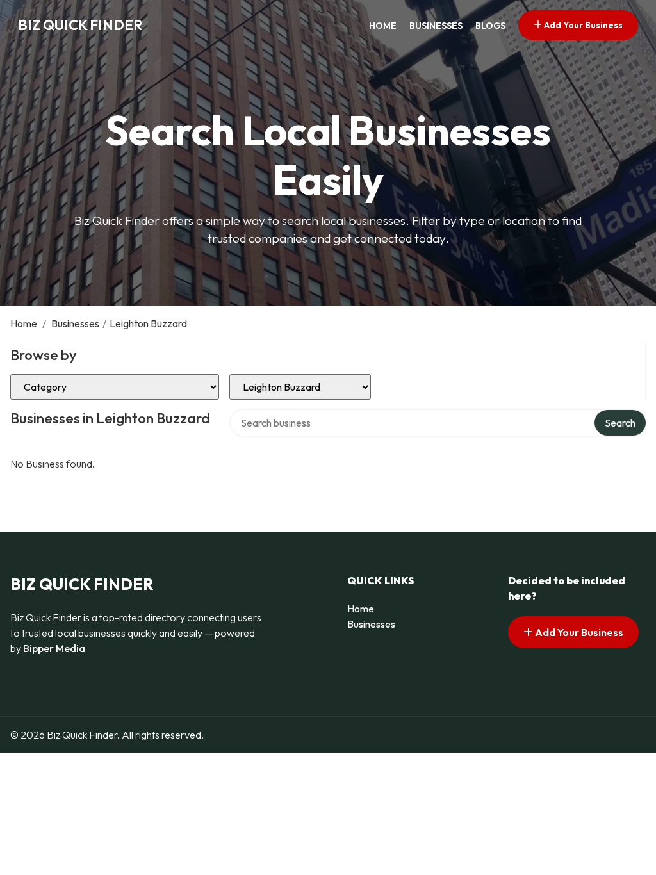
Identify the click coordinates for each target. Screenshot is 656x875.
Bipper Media (54, 648)
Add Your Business (582, 25)
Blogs (490, 25)
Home (383, 25)
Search (620, 422)
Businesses (436, 25)
